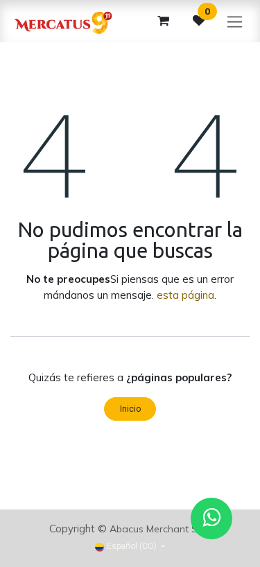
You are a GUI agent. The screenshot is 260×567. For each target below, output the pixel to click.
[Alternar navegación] (235, 21)
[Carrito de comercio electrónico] (163, 21)
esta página (185, 295)
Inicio (130, 409)
